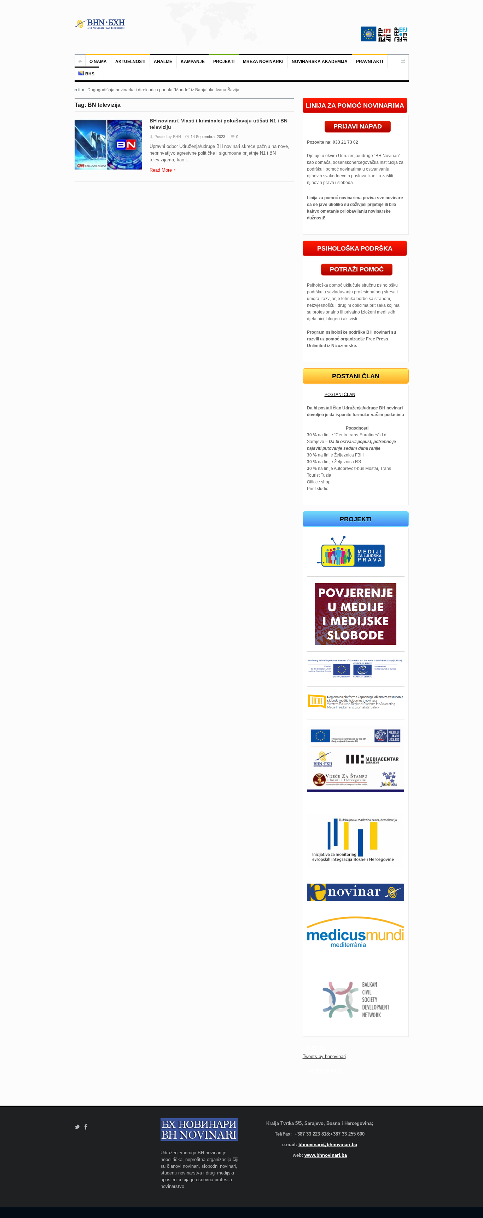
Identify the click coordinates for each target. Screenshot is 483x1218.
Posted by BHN (168, 136)
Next (83, 89)
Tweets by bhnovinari (324, 1056)
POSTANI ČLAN (340, 394)
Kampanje (193, 61)
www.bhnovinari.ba (325, 1155)
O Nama (98, 61)
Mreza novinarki (263, 61)
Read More (161, 170)
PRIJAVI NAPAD (357, 126)
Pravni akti (369, 61)
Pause (79, 89)
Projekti (223, 61)
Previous (76, 89)
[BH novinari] (100, 24)
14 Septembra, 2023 (208, 136)
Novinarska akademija (320, 61)
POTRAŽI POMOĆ (357, 269)
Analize (163, 61)
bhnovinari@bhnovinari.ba (327, 1144)
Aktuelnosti (130, 61)
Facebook (86, 1127)
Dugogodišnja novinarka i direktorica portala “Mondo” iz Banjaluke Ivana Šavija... (165, 89)
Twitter (77, 1127)
